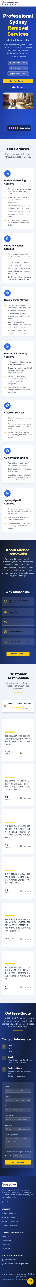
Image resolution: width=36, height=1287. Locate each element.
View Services (18, 87)
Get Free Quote (16, 81)
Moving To (8, 1125)
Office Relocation (8, 1217)
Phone (7, 1096)
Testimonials (6, 1240)
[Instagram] (7, 1202)
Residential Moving (9, 1213)
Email (6, 1106)
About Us (5, 1236)
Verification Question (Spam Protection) (18, 1152)
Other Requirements (11, 1135)
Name (7, 1086)
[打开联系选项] (30, 1281)
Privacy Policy (7, 1248)
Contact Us (6, 1244)
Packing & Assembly (9, 1225)
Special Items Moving (10, 1221)
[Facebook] (3, 1202)
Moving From (9, 1115)
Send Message (18, 1162)
